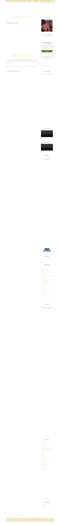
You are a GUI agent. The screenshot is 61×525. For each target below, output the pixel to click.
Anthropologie (32, 60)
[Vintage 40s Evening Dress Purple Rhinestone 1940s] (50, 224)
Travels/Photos (43, 295)
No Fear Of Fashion (44, 464)
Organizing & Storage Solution (45, 280)
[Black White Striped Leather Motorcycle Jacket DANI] (44, 167)
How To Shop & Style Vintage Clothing (47, 275)
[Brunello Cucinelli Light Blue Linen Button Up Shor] (50, 166)
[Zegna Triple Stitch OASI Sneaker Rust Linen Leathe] (44, 237)
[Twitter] (54, 2)
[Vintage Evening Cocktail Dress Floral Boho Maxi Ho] (44, 210)
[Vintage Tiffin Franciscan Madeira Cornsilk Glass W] (44, 180)
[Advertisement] (47, 326)
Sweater (28, 56)
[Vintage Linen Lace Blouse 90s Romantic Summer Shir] (50, 196)
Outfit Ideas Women (44, 282)
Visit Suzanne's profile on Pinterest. (47, 258)
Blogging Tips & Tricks (44, 269)
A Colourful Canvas (44, 458)
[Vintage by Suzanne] (47, 74)
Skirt (25, 56)
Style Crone (42, 451)
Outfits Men (43, 284)
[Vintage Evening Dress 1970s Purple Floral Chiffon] (50, 240)
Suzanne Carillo (30, 7)
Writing (42, 297)
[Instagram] (42, 2)
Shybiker (42, 453)
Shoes (21, 56)
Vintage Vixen (43, 460)
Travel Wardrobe (43, 293)
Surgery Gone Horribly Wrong (45, 291)
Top (23, 56)
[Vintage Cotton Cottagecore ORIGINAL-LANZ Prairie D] (50, 180)
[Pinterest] (50, 2)
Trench (31, 56)
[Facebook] (46, 2)
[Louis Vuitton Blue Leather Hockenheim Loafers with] (50, 209)
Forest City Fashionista (44, 462)
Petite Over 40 (43, 446)
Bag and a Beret (43, 441)
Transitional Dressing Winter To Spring (22, 17)
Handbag (17, 56)
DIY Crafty (42, 271)
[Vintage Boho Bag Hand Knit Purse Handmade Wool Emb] (44, 224)
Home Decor (43, 273)
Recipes (42, 286)
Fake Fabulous (43, 469)
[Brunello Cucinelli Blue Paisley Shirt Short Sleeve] (44, 194)
